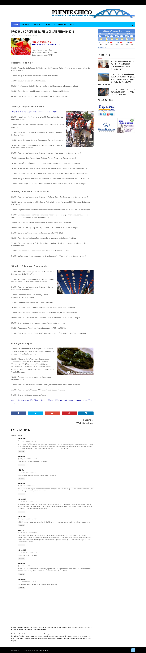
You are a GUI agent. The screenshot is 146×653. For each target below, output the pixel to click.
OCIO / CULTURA (60, 24)
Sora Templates (43, 650)
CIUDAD (35, 24)
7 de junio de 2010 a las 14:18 (28, 486)
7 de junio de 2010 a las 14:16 (28, 472)
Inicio (15, 24)
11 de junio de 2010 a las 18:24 (29, 566)
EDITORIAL (25, 24)
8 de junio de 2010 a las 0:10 (28, 519)
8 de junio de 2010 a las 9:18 (28, 533)
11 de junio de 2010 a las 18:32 (29, 581)
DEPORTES (73, 24)
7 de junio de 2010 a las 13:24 (28, 459)
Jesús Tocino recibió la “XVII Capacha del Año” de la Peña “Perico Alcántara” (123, 92)
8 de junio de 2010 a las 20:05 (28, 552)
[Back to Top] (133, 650)
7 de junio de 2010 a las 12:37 (28, 441)
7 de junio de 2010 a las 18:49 (28, 501)
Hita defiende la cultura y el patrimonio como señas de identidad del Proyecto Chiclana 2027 (122, 65)
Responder (21, 451)
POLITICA (46, 24)
